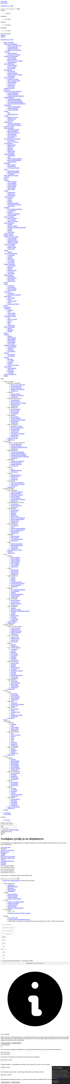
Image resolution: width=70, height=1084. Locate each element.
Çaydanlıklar (11, 255)
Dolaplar (6, 357)
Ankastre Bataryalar (13, 48)
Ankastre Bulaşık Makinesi (15, 100)
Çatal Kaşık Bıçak (9, 197)
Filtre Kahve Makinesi (14, 132)
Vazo (9, 317)
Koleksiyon (14, 744)
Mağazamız (11, 888)
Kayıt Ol (9, 831)
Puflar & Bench (12, 337)
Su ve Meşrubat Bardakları (15, 209)
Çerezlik (10, 229)
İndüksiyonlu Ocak (13, 117)
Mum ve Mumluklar (9, 327)
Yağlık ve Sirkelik (12, 226)
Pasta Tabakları (12, 187)
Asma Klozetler (12, 57)
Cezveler (10, 256)
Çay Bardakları (12, 210)
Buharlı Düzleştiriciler (13, 172)
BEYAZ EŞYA (5, 852)
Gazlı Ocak (11, 120)
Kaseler (6, 191)
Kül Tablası (14, 742)
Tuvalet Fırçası (11, 83)
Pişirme (6, 250)
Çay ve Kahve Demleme (10, 253)
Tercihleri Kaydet (15, 1082)
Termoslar (13, 658)
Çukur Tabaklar (12, 186)
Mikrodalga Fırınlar (13, 114)
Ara (18, 9)
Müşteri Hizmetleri (13, 886)
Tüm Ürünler (11, 87)
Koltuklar (6, 334)
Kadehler (10, 212)
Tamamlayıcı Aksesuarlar (18, 433)
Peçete (9, 302)
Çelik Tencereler (12, 239)
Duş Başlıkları (11, 71)
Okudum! (55, 1081)
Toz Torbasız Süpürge (13, 168)
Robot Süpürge (12, 166)
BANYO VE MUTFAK (7, 850)
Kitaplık (10, 363)
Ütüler (6, 169)
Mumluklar (10, 330)
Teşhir (5, 333)
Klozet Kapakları (12, 59)
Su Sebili (6, 177)
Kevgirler (13, 673)
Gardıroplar (11, 373)
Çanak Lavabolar (12, 53)
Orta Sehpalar (11, 354)
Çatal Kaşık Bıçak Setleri (14, 204)
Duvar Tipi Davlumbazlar (14, 125)
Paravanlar (10, 362)
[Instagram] (8, 911)
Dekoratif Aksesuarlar (10, 316)
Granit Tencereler (12, 238)
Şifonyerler (10, 369)
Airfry (9, 157)
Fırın (9, 113)
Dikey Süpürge (12, 165)
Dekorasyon (7, 307)
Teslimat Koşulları (12, 897)
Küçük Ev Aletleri (9, 126)
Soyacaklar (10, 272)
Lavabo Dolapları (12, 65)
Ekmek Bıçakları (12, 278)
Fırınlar (6, 111)
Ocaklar (6, 116)
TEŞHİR (3, 864)
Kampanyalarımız (12, 894)
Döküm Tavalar (12, 247)
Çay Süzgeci (11, 261)
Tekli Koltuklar (12, 339)
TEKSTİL (3, 862)
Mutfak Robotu (12, 145)
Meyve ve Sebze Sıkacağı (18, 517)
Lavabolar (7, 51)
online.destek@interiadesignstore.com (19, 919)
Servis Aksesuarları (16, 585)
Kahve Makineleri (9, 128)
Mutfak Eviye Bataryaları (14, 50)
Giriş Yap (3, 831)
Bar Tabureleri (11, 351)
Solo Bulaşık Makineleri (14, 99)
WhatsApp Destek (14, 913)
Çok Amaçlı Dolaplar (13, 365)
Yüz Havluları (11, 287)
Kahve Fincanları (12, 218)
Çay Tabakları (15, 565)
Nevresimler (11, 293)
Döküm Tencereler (13, 243)
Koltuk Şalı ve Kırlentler (14, 295)
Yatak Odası (7, 291)
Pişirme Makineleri (9, 154)
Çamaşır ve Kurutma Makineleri (12, 91)
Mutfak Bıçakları (8, 275)
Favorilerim (4, 1)
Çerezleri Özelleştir (6, 1043)
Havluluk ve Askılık (13, 79)
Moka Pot (10, 258)
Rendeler (10, 269)
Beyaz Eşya (7, 90)
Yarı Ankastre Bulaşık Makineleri (16, 103)
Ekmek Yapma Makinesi (17, 519)
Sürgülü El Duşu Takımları (15, 74)
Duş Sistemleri (8, 70)
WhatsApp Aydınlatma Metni (15, 908)
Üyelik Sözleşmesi (13, 905)
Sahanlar (10, 252)
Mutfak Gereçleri (8, 235)
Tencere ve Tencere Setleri (11, 236)
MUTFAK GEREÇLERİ (8, 858)
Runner (10, 299)
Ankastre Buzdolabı (13, 109)
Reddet (36, 1038)
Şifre (2, 826)
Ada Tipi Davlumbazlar (14, 123)
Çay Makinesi (11, 140)
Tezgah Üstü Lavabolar (14, 54)
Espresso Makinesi (13, 131)
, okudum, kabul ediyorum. (19, 880)
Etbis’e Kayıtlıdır (25, 913)
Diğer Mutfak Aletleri (17, 675)
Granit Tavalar (11, 246)
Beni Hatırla (6, 829)
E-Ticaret (31, 963)
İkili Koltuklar (11, 340)
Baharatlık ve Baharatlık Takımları (17, 227)
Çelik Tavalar (11, 249)
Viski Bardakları (12, 215)
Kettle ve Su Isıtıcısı (13, 142)
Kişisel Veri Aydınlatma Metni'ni (11, 880)
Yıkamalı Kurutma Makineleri (16, 96)
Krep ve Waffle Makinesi (14, 160)
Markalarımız (11, 891)
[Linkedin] (13, 911)
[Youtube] (10, 911)
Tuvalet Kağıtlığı (12, 82)
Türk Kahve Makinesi (13, 129)
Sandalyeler (11, 350)
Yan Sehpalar (11, 356)
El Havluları (11, 285)
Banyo (6, 284)
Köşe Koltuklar (15, 767)
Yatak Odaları (8, 366)
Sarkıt (9, 311)
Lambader (10, 310)
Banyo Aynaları (12, 67)
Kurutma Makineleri (13, 94)
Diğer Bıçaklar (11, 281)
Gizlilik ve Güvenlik (13, 903)
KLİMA (3, 855)
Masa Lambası (11, 314)
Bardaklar (6, 207)
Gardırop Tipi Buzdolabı (14, 106)
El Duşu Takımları (12, 73)
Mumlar (10, 328)
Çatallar (10, 198)
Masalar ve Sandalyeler (10, 345)
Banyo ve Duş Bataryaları (15, 45)
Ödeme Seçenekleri (13, 895)
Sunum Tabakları (12, 184)
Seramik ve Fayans (9, 88)
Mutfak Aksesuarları (9, 264)
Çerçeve (10, 321)
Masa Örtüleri (11, 298)
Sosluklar (13, 617)
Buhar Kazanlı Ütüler (13, 171)
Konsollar (10, 359)
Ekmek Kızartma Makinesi (15, 158)
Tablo (9, 324)
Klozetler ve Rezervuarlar (11, 56)
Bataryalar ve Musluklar (10, 44)
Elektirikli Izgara (12, 161)
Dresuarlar (10, 348)
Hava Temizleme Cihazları (11, 175)
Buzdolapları (7, 105)
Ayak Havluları (12, 290)
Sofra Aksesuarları (9, 223)
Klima (5, 305)
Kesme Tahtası (11, 265)
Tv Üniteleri (11, 360)
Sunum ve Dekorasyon (10, 374)
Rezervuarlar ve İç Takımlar (15, 61)
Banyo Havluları (12, 288)
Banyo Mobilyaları (9, 64)
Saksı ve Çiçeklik (12, 319)
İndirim (6, 376)
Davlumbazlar (8, 122)
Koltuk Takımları (15, 768)
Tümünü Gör (14, 391)
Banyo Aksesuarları (9, 77)
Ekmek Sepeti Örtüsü (13, 304)
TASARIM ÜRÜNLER (7, 861)
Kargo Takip (4, 3)
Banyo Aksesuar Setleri (14, 80)
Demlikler (13, 657)
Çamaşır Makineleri (13, 93)
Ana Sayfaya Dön (5, 847)
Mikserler (10, 148)
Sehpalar (6, 353)
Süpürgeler (7, 163)
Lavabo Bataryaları (13, 47)
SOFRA (3, 859)
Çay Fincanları (11, 220)
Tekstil (6, 282)
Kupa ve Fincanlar (9, 217)
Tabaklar (6, 180)
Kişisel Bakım (15, 435)
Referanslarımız (12, 889)
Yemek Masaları (12, 347)
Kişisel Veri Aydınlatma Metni (16, 902)
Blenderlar (10, 149)
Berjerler (10, 336)
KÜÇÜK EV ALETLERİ (8, 856)
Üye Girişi (7, 820)
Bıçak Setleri (11, 279)
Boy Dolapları (11, 68)
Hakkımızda (11, 885)
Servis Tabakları (12, 183)
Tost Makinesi (11, 155)
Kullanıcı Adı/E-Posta (6, 823)
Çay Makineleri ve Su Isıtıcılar (12, 139)
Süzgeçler (10, 267)
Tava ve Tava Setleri (9, 244)
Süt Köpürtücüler (12, 135)
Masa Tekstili (7, 296)
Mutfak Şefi (11, 146)
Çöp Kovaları (11, 85)
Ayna (12, 741)
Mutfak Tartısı (11, 151)
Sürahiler (10, 224)
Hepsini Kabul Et (16, 1043)
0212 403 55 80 (13, 917)
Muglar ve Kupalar (13, 221)
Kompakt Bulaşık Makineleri (15, 102)
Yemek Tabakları (12, 181)
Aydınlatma (7, 308)
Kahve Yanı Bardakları (14, 213)
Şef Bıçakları (11, 276)
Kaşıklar (10, 201)
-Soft (27, 963)
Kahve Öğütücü (12, 134)
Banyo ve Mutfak (9, 42)
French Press (11, 259)
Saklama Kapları (12, 270)
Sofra (5, 178)
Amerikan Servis (12, 301)
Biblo (9, 322)
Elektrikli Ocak (12, 119)
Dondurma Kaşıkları (13, 203)
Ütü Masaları (11, 174)
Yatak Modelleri (12, 368)
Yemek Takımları (8, 233)
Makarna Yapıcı (15, 521)
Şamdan (10, 331)
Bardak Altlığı (15, 615)
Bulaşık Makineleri (9, 97)
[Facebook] (12, 911)
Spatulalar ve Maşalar (17, 670)
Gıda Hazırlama (8, 143)
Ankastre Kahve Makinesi (18, 499)
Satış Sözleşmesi (12, 906)
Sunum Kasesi (11, 195)
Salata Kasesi (11, 194)
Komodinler (11, 371)
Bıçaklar (10, 200)
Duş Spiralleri (11, 76)
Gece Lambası (11, 313)
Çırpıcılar (13, 672)
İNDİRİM (3, 853)
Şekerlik (10, 230)
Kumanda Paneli (12, 62)
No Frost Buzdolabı (13, 108)
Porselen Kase (11, 192)
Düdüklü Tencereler (13, 241)
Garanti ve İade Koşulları (14, 898)
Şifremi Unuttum (14, 829)
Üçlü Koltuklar (12, 342)
